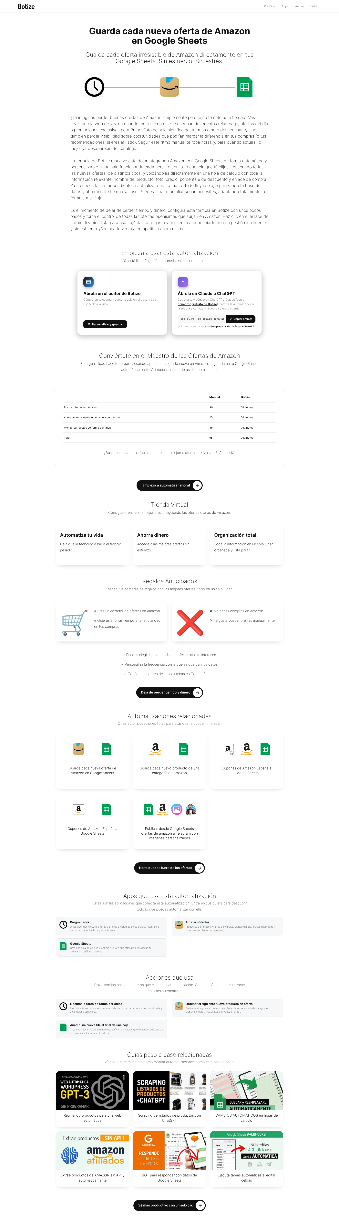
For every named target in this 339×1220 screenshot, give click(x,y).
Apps (285, 6)
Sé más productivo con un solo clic (165, 1205)
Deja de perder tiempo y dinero (165, 692)
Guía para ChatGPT (243, 326)
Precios (299, 6)
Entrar (314, 6)
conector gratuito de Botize (197, 304)
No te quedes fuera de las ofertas (165, 868)
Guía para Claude (220, 326)
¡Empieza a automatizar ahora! (165, 485)
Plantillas (270, 6)
